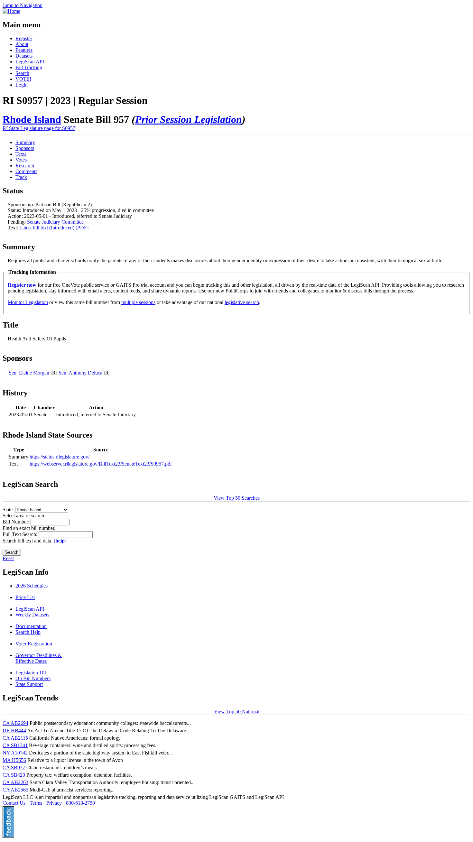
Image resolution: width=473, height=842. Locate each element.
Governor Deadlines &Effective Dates (38, 658)
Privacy (54, 803)
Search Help (28, 632)
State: (9, 509)
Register (23, 38)
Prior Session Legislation (188, 119)
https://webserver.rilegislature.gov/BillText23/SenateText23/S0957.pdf (101, 464)
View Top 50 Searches (237, 498)
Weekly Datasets (32, 614)
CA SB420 (14, 775)
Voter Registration (33, 643)
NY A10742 (15, 752)
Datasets (23, 56)
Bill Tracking (28, 67)
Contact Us (14, 803)
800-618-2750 (80, 803)
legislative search (242, 302)
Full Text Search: (21, 534)
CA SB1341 (15, 745)
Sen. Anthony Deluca (80, 372)
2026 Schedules (31, 585)
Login (21, 85)
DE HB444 (14, 730)
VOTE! (23, 79)
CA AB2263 (15, 782)
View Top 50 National (236, 711)
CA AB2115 (15, 738)
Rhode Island (32, 119)
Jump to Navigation (22, 5)
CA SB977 (14, 767)
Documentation (31, 626)
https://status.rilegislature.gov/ (59, 456)
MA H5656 (14, 760)
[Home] (11, 11)
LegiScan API (29, 61)
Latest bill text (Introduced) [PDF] (53, 227)
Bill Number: (17, 521)
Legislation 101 (31, 672)
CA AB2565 (15, 789)
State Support (29, 684)
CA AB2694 (15, 723)
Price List (25, 597)
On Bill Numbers (33, 678)
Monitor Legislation (28, 302)
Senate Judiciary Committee (55, 222)
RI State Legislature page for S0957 (39, 128)
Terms (36, 803)
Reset (8, 558)
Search (22, 73)
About (21, 44)
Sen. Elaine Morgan (29, 372)
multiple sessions (138, 302)
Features (23, 50)
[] (60, 540)
